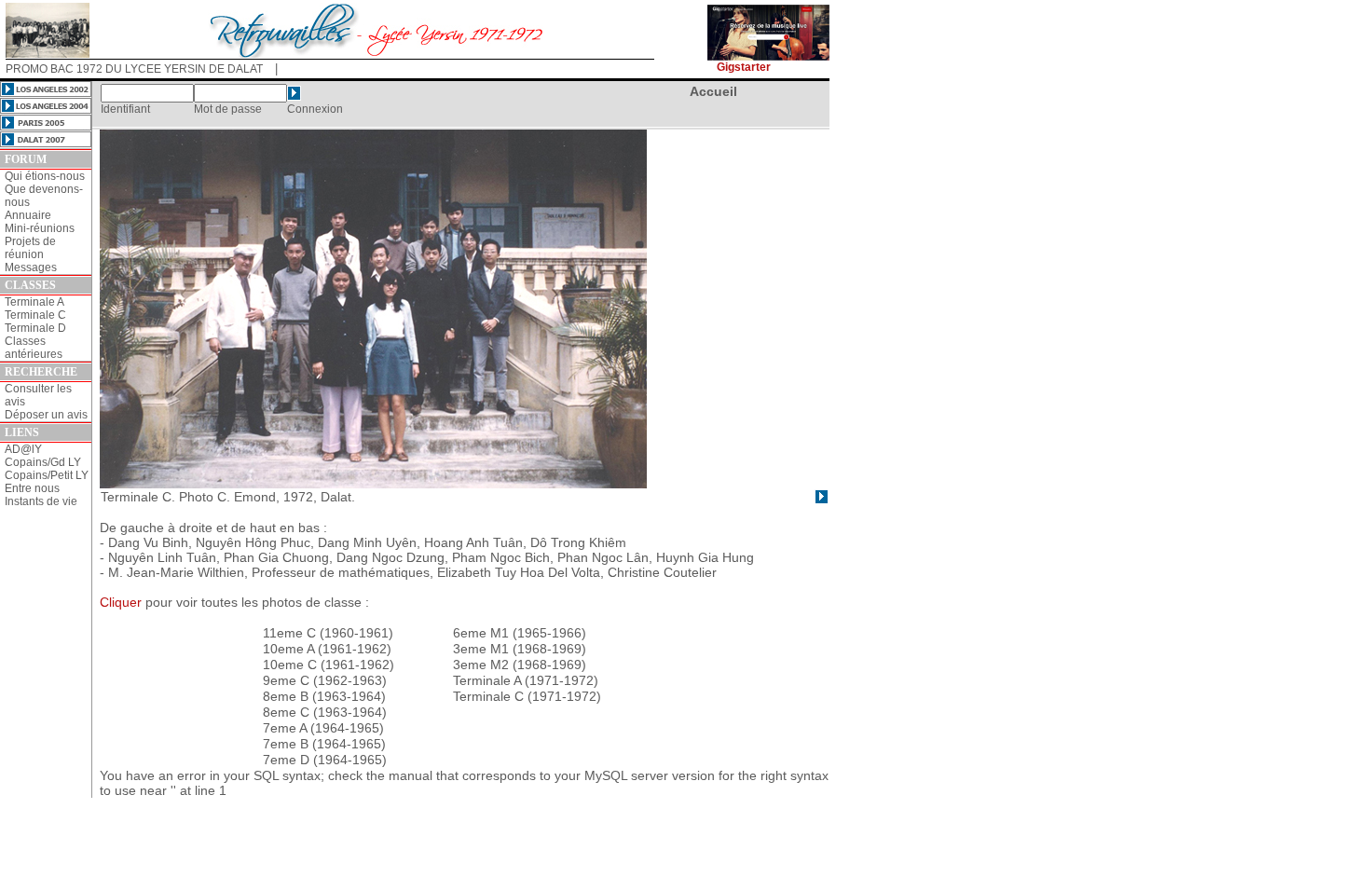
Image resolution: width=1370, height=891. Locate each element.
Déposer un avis (46, 414)
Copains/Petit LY (47, 475)
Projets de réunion (30, 248)
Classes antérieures (33, 348)
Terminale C (35, 315)
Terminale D (35, 328)
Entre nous (32, 488)
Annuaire (28, 215)
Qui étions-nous (45, 176)
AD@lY (23, 449)
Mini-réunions (40, 228)
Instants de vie (41, 501)
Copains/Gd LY (43, 462)
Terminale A (34, 301)
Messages (31, 267)
